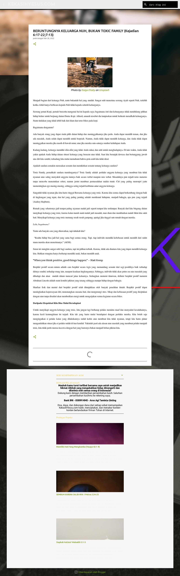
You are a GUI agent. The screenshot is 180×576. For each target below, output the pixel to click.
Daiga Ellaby (88, 90)
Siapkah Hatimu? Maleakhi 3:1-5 (71, 542)
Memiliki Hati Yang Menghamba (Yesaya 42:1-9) (78, 447)
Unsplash (104, 90)
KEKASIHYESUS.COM (31, 4)
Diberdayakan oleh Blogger (92, 572)
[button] (34, 44)
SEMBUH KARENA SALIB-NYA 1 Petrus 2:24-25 (77, 494)
